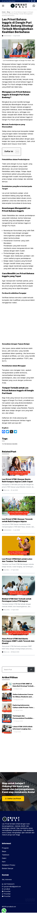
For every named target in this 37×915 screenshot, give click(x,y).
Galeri (4, 858)
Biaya (4, 851)
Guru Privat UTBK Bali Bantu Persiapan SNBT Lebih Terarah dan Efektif (18, 641)
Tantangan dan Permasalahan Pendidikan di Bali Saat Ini (23, 718)
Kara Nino (6, 570)
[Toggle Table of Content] (16, 151)
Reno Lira (6, 490)
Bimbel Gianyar (7, 868)
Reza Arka (7, 609)
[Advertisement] (18, 324)
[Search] (31, 669)
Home (4, 12)
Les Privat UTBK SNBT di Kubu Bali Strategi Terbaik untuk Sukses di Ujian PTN (23, 686)
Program (5, 848)
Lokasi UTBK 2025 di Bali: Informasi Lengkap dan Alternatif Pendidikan (23, 729)
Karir (4, 862)
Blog (8, 12)
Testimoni (5, 855)
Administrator (7, 35)
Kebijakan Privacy (8, 865)
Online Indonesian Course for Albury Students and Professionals (23, 696)
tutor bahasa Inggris (9, 444)
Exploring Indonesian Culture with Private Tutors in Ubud (23, 707)
